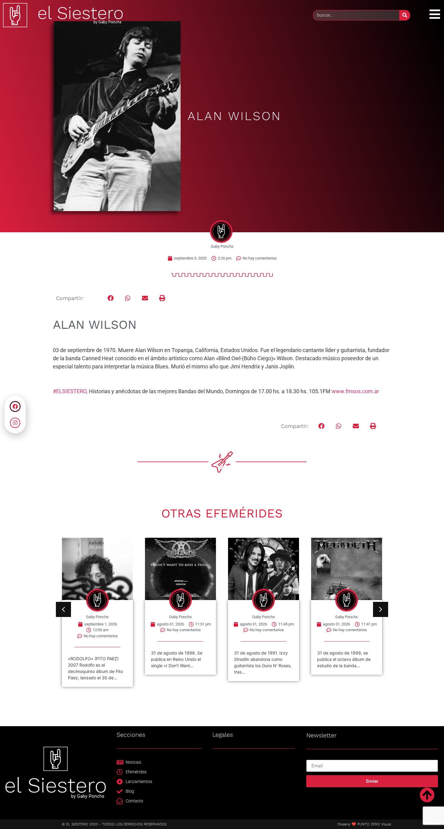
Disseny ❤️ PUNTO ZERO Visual (364, 824)
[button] (111, 298)
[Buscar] (404, 15)
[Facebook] (15, 406)
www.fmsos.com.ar (355, 391)
